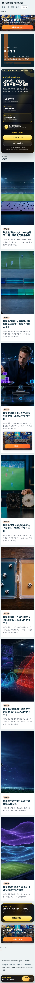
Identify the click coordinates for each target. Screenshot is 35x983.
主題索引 (5, 965)
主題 (8, 7)
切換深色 (24, 7)
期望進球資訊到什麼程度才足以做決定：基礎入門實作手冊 (16, 712)
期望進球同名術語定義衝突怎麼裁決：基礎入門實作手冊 (16, 528)
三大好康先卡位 (18, 137)
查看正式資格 (17, 918)
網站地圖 (28, 965)
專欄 (12, 7)
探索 (3, 7)
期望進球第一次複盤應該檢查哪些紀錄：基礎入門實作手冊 (16, 620)
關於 (17, 7)
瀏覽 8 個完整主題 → (10, 63)
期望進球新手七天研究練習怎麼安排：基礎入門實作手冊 (16, 416)
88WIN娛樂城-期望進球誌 (12, 3)
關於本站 (20, 965)
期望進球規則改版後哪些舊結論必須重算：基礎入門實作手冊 (16, 324)
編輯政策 (12, 965)
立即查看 (25, 978)
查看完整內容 (17, 143)
